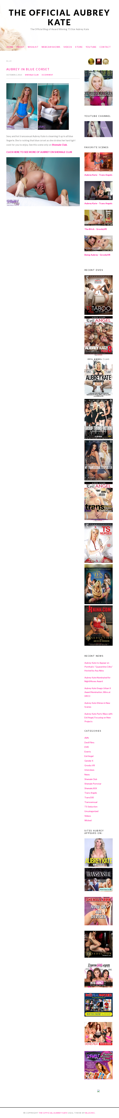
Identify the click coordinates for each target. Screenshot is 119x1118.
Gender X (88, 760)
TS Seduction (90, 806)
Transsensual (90, 802)
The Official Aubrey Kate (59, 17)
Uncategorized (91, 811)
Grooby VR (89, 765)
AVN (86, 737)
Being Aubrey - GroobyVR (97, 254)
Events (87, 751)
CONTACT (105, 47)
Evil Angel (88, 756)
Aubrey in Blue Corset (28, 69)
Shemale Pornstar (92, 783)
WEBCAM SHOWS (51, 47)
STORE (78, 47)
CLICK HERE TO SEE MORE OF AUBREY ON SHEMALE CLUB (39, 152)
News (87, 774)
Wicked (88, 820)
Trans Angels (90, 792)
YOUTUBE (91, 47)
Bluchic (90, 1113)
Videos (87, 816)
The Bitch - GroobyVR (95, 229)
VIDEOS (68, 47)
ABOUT (20, 47)
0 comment (47, 75)
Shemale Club (32, 75)
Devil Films (89, 742)
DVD (86, 747)
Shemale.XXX (90, 788)
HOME (10, 47)
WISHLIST (33, 47)
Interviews (89, 770)
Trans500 (89, 797)
